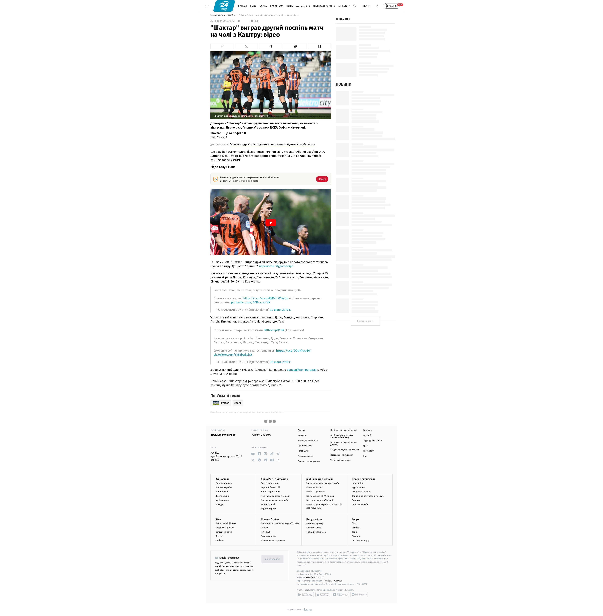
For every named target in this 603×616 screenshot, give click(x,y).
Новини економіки (363, 479)
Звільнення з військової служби (323, 483)
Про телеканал (305, 446)
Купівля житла (313, 527)
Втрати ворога (268, 508)
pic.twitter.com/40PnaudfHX (250, 302)
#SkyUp (283, 298)
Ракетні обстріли (269, 483)
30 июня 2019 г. (280, 310)
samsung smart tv (358, 594)
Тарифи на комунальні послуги (368, 496)
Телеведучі (303, 451)
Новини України (223, 487)
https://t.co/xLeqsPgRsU (260, 298)
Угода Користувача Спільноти (344, 450)
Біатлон (356, 536)
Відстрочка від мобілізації (319, 500)
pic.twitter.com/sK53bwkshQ (233, 354)
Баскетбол (277, 6)
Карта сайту (368, 451)
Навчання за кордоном (273, 540)
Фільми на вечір (223, 532)
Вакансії (367, 435)
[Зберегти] (319, 46)
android (305, 594)
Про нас (301, 430)
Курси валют (358, 487)
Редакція (302, 435)
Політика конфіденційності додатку (343, 444)
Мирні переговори (270, 491)
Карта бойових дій (270, 487)
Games (263, 6)
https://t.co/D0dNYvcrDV (293, 350)
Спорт (355, 519)
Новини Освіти (270, 519)
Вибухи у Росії (268, 504)
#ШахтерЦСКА (274, 330)
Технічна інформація (340, 460)
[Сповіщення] (377, 6)
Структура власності (373, 441)
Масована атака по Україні (275, 500)
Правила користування (309, 461)
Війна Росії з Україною (274, 479)
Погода (219, 504)
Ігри (365, 456)
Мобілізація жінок (315, 491)
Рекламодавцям (305, 456)
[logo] (224, 6)
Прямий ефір (222, 491)
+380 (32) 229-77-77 (315, 577)
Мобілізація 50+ (314, 487)
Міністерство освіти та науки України (280, 523)
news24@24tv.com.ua (222, 434)
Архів (365, 446)
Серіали (219, 540)
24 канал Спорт (217, 15)
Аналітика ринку (314, 523)
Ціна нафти (358, 483)
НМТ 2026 (266, 532)
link (253, 453)
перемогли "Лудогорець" (276, 266)
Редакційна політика (308, 441)
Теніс (290, 6)
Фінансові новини (361, 491)
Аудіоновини (222, 500)
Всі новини (222, 479)
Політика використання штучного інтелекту (341, 436)
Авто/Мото (303, 6)
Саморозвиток (268, 536)
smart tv (340, 594)
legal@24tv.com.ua (333, 581)
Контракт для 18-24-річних (320, 496)
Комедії (219, 536)
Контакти (367, 430)
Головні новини (223, 483)
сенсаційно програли (302, 369)
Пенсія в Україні (360, 504)
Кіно (218, 519)
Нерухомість (314, 519)
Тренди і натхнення (316, 532)
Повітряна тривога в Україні (275, 496)
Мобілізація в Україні (319, 479)
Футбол (242, 6)
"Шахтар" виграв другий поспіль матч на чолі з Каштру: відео (268, 15)
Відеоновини (222, 496)
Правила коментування (341, 455)
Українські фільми (224, 527)
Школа (264, 527)
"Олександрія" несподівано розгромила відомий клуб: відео (272, 144)
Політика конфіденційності (343, 430)
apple (322, 594)
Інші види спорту (324, 6)
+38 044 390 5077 (261, 434)
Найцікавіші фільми (225, 523)
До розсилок (272, 559)
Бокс (253, 6)
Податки (356, 500)
